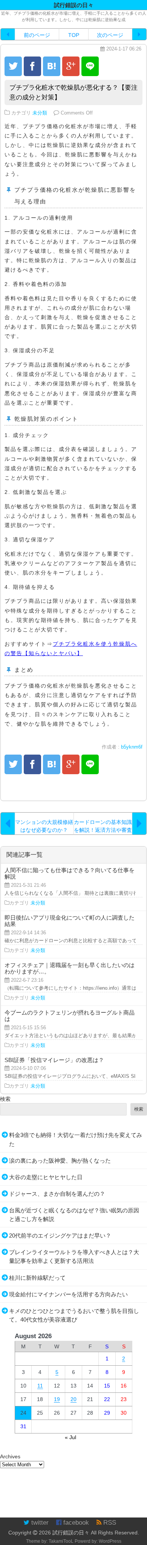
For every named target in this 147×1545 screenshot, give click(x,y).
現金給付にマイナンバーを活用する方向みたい (68, 1294)
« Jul (70, 1437)
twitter (39, 1522)
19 (57, 1399)
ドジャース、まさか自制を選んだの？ (57, 1193)
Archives (10, 1456)
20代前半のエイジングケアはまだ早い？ (60, 1235)
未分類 (39, 113)
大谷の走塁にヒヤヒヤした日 (46, 1177)
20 (73, 1399)
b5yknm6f (131, 747)
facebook (75, 1522)
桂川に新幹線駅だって (37, 1278)
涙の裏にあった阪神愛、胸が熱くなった (60, 1160)
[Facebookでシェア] (32, 66)
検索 (5, 1099)
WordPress (110, 1541)
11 (40, 1386)
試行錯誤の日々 (70, 1533)
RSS (108, 1522)
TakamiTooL (61, 1541)
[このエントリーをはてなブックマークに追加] (51, 66)
